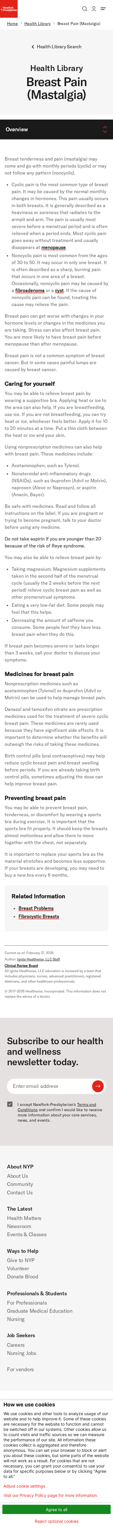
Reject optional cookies (57, 1521)
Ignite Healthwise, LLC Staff (38, 959)
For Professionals (27, 1302)
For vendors (20, 1369)
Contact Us (19, 1192)
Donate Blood (22, 1276)
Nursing (16, 1319)
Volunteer (18, 1268)
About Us (17, 1176)
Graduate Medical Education (39, 1311)
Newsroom (19, 1226)
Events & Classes (27, 1234)
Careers (16, 1345)
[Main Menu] (103, 9)
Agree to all (56, 1509)
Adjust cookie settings (24, 1486)
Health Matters (24, 1218)
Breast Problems (36, 908)
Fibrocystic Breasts (39, 916)
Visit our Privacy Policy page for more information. (50, 1495)
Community (20, 1184)
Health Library (37, 23)
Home (12, 23)
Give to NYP (20, 1260)
